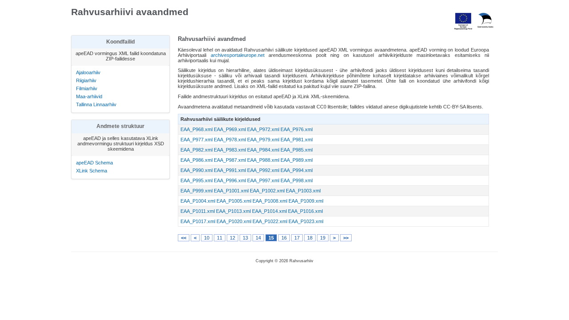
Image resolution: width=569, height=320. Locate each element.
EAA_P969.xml (230, 129)
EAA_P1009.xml (306, 201)
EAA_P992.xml (263, 170)
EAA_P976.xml (296, 129)
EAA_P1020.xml (233, 221)
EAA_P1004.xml (197, 201)
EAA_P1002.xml (267, 190)
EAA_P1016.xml (305, 211)
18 (310, 237)
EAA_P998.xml (296, 180)
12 (232, 237)
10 (206, 237)
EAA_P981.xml (296, 139)
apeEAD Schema (94, 162)
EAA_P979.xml (263, 139)
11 (219, 237)
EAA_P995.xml (196, 180)
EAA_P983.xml (230, 149)
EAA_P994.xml (296, 170)
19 (322, 237)
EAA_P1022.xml (269, 221)
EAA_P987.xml (230, 160)
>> (346, 237)
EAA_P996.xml (230, 180)
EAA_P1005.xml (233, 201)
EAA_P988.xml (263, 160)
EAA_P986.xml (196, 160)
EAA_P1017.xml (197, 221)
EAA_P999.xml (196, 190)
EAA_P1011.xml (197, 211)
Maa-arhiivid (89, 96)
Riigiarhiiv (86, 80)
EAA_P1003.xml (303, 190)
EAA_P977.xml (196, 139)
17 (297, 237)
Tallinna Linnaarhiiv (96, 104)
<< (183, 237)
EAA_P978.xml (230, 139)
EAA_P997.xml (263, 180)
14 (258, 237)
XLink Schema (91, 170)
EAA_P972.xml (263, 129)
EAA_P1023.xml (306, 221)
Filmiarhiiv (86, 88)
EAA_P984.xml (263, 149)
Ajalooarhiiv (88, 72)
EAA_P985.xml (296, 149)
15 (271, 237)
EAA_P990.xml (196, 170)
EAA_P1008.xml (269, 201)
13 (245, 237)
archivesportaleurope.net (237, 55)
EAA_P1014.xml (269, 211)
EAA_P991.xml (230, 170)
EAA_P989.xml (296, 160)
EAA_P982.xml (196, 149)
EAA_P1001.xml (231, 190)
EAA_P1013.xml (233, 211)
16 (284, 237)
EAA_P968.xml (196, 129)
